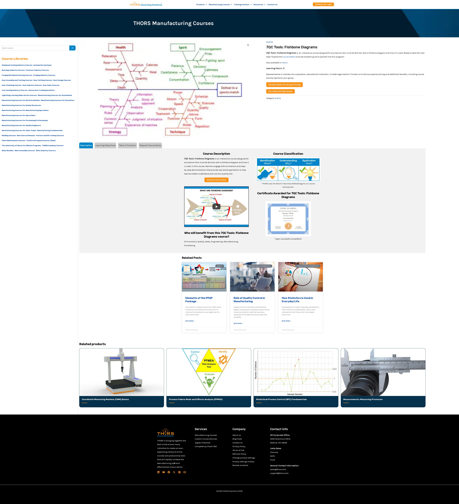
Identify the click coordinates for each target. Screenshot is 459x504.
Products (200, 4)
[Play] (216, 206)
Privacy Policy (238, 446)
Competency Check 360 (206, 446)
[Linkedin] (158, 472)
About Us (236, 435)
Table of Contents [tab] (127, 145)
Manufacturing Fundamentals (50, 130)
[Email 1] (184, 472)
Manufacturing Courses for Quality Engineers (21, 125)
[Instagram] (179, 472)
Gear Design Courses (62, 80)
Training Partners (241, 4)
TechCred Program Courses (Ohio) (40, 140)
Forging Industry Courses (44, 75)
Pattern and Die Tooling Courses (50, 135)
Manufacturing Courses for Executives (57, 100)
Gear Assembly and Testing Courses (17, 80)
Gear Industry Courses (32, 85)
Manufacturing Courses (206, 435)
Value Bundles (8, 150)
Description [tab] (86, 145)
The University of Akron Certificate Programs (21, 145)
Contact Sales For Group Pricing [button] (284, 84)
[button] (201, 4)
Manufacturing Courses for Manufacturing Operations (25, 110)
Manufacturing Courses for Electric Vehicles (21, 100)
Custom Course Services (206, 439)
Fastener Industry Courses (37, 70)
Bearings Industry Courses (13, 70)
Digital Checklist (202, 442)
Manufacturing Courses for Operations (18, 115)
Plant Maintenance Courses (13, 140)
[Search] (72, 47)
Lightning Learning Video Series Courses (19, 95)
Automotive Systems (42, 65)
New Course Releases (26, 135)
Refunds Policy (239, 454)
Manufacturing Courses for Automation (55, 95)
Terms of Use (238, 450)
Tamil (284, 62)
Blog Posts (237, 439)
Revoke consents (240, 465)
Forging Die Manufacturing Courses (17, 75)
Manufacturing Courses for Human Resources (21, 105)
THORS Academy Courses (52, 145)
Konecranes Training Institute (42, 90)
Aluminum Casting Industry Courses (17, 65)
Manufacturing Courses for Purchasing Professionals (25, 120)
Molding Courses (9, 135)
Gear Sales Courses (51, 85)
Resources (258, 4)
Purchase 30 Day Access (280, 91)
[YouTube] (163, 472)
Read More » (189, 321)
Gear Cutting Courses (42, 80)
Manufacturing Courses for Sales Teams (19, 130)
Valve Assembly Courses (25, 150)
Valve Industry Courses (46, 150)
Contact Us (272, 4)
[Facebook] (169, 472)
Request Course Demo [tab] (150, 145)
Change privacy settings (243, 458)
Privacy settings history (243, 461)
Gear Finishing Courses (12, 85)
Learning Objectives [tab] (105, 145)
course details (289, 57)
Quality (269, 42)
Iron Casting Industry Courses (15, 90)
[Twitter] (174, 472)
